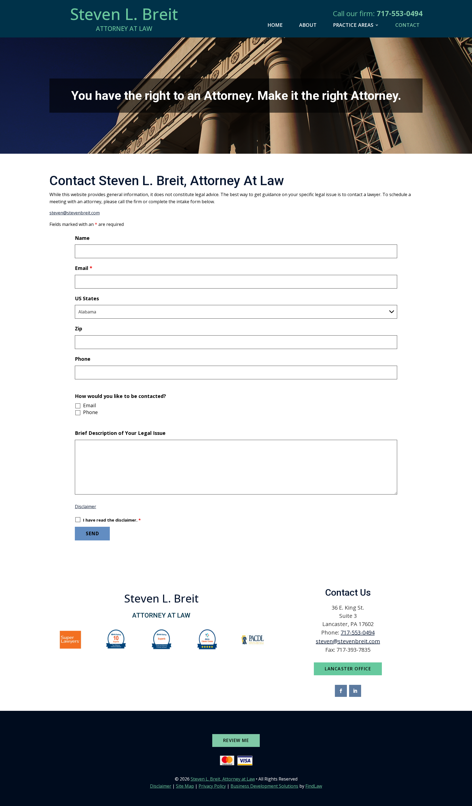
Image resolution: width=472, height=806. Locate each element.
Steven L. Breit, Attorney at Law (223, 779)
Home (275, 25)
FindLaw (313, 786)
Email (83, 268)
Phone (82, 359)
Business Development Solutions (264, 786)
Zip (78, 328)
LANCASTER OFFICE (348, 669)
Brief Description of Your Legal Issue (120, 433)
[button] (466, 766)
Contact (407, 25)
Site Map (185, 786)
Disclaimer (85, 507)
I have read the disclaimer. (112, 520)
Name (82, 238)
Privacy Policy (212, 786)
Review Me (236, 740)
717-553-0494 (400, 13)
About (308, 25)
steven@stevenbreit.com (74, 213)
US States (87, 298)
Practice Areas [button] (353, 25)
